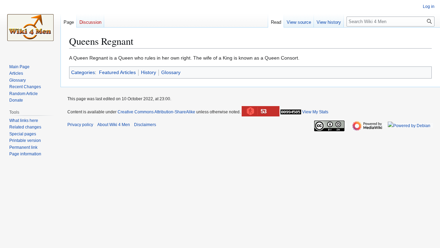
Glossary (170, 72)
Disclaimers (145, 124)
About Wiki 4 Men (113, 124)
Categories (83, 72)
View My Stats (315, 112)
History (148, 72)
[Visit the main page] (30, 27)
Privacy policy (80, 124)
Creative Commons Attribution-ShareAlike (156, 112)
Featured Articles (117, 72)
